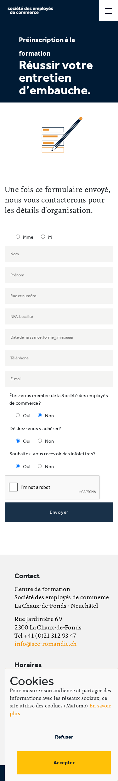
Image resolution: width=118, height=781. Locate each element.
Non (49, 415)
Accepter (64, 763)
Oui (27, 415)
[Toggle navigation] (108, 10)
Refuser (64, 737)
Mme (28, 237)
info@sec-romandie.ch (45, 644)
